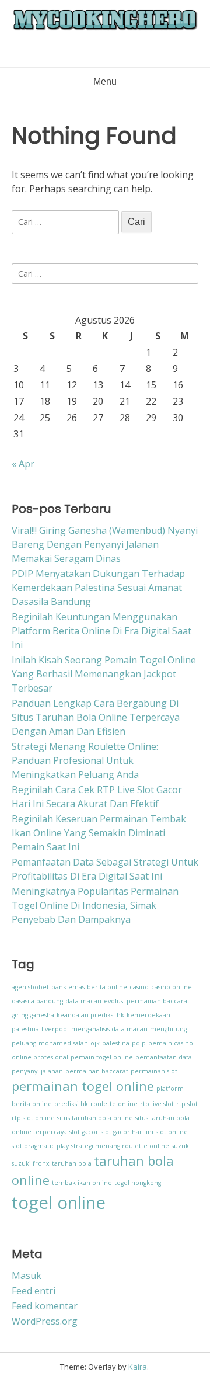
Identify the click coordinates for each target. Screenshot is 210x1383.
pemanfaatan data (163, 1057)
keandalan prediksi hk (90, 1015)
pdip (139, 1043)
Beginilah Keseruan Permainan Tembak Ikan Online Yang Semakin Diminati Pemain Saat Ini (99, 832)
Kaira (137, 1366)
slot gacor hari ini (127, 1132)
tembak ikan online (82, 1183)
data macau (83, 1001)
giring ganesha (33, 1015)
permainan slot (154, 1071)
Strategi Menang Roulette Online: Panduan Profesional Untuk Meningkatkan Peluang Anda (85, 760)
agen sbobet (30, 987)
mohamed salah (63, 1043)
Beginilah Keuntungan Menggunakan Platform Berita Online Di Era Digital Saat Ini (101, 630)
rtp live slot (157, 1104)
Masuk (26, 1275)
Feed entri (33, 1290)
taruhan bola (72, 1163)
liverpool (55, 1029)
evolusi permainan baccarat (147, 1001)
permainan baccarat (96, 1071)
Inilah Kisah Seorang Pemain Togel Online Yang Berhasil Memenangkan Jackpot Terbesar (104, 674)
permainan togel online (83, 1086)
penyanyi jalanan (37, 1071)
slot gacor (84, 1132)
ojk (95, 1043)
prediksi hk (71, 1104)
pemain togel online (102, 1057)
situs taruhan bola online (95, 1118)
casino (139, 987)
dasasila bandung (37, 1001)
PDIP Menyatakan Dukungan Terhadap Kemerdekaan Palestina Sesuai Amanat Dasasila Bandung (98, 587)
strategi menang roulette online (120, 1146)
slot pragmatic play (40, 1146)
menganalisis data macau (109, 1029)
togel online (59, 1202)
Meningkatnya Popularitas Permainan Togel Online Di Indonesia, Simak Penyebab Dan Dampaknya (95, 905)
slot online (172, 1132)
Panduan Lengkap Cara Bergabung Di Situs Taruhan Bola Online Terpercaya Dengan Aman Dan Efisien (96, 717)
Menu (105, 81)
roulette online (114, 1104)
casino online (171, 987)
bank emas (68, 987)
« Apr (23, 463)
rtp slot (187, 1104)
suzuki (181, 1146)
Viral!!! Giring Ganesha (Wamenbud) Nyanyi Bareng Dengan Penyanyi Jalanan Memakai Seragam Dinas (105, 544)
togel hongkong (137, 1183)
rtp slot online (33, 1118)
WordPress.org (45, 1321)
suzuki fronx (31, 1163)
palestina (116, 1043)
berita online (107, 987)
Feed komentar (45, 1305)
